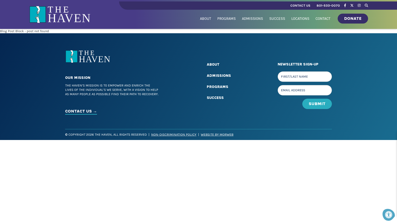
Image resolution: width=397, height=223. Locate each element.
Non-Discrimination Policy (173, 134)
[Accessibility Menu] (389, 215)
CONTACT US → (81, 111)
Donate (353, 18)
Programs (217, 86)
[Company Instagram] (359, 5)
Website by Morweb (217, 134)
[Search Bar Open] (366, 5)
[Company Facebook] (345, 5)
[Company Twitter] (352, 5)
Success (215, 97)
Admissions (219, 75)
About (213, 64)
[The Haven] (60, 18)
